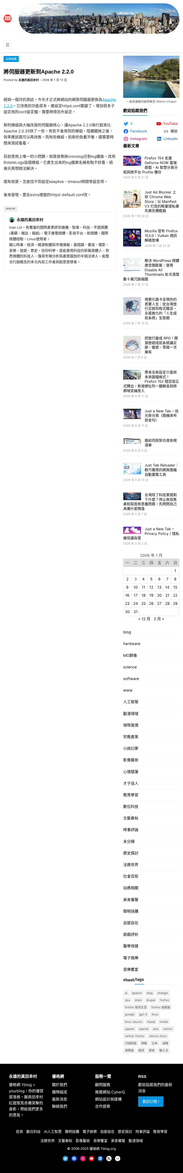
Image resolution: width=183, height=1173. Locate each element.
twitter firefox (134, 1036)
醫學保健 (130, 946)
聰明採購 (130, 911)
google (130, 1014)
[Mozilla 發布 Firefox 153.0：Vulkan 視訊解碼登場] (132, 238)
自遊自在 (130, 923)
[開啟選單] (8, 45)
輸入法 (163, 1050)
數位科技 (130, 806)
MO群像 (130, 655)
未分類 (129, 841)
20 (159, 595)
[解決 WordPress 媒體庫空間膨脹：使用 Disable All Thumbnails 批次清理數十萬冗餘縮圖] (132, 265)
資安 (152, 1050)
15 (175, 587)
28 (167, 603)
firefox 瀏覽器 (160, 1007)
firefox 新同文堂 (136, 1007)
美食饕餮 (130, 900)
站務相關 (11, 59)
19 (151, 595)
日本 (155, 1043)
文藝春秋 (130, 818)
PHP (155, 1029)
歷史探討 (130, 853)
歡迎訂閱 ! (151, 1101)
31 (135, 612)
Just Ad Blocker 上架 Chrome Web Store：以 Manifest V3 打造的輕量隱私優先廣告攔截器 (162, 201)
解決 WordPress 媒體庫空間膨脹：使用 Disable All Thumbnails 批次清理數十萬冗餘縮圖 (151, 269)
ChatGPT (162, 993)
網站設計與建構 (108, 1099)
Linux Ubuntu (133, 1021)
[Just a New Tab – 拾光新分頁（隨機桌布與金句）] (132, 414)
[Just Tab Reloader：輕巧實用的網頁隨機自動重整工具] (132, 469)
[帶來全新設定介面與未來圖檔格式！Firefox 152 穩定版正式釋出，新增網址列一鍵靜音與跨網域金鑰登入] (132, 375)
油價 (165, 1043)
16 (127, 595)
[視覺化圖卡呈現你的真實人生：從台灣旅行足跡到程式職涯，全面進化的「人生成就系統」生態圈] (132, 306)
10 (135, 587)
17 (136, 595)
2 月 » (159, 619)
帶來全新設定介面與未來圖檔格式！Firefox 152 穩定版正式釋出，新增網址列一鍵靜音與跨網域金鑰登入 (151, 381)
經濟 (141, 1050)
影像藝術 (130, 760)
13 (159, 587)
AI (126, 993)
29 (175, 603)
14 (167, 587)
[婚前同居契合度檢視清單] (132, 441)
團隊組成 (59, 1092)
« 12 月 (144, 619)
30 (127, 612)
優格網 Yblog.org (102, 1148)
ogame (129, 1029)
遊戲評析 (130, 934)
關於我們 (59, 1085)
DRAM (138, 1000)
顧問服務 (102, 1085)
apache (10, 208)
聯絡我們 (59, 1106)
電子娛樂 (130, 958)
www (128, 690)
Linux (155, 1014)
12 (151, 587)
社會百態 (130, 876)
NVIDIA (164, 1021)
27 (159, 603)
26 (151, 603)
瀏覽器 (129, 1050)
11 (143, 587)
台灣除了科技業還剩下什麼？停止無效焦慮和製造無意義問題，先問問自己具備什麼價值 (150, 502)
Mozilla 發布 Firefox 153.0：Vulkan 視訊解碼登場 (161, 235)
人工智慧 (130, 702)
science (130, 667)
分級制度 (131, 1043)
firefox (164, 1000)
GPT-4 (143, 1014)
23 (127, 603)
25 (143, 603)
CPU (127, 1000)
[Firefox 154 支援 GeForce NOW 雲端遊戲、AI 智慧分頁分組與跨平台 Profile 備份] (132, 161)
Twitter (168, 1029)
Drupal (150, 1000)
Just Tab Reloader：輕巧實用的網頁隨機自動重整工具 (162, 470)
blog (127, 632)
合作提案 (102, 1106)
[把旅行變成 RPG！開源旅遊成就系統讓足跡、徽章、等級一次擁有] (132, 345)
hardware (131, 643)
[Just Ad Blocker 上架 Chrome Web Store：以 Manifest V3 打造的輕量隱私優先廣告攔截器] (132, 199)
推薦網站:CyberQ (110, 1092)
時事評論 (130, 830)
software (131, 678)
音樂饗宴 (130, 969)
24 (135, 603)
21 (167, 595)
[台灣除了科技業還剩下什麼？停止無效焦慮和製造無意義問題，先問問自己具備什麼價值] (132, 497)
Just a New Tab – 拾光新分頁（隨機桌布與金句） (162, 416)
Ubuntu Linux (157, 1036)
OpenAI (143, 1029)
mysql (151, 1021)
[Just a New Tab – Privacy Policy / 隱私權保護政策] (132, 531)
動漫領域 (130, 713)
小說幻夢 (130, 748)
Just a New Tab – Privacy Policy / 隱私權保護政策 (151, 533)
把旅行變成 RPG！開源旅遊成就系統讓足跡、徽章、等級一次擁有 (161, 345)
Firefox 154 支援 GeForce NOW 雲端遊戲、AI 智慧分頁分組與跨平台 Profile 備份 (150, 165)
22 (175, 595)
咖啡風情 (130, 725)
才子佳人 (130, 783)
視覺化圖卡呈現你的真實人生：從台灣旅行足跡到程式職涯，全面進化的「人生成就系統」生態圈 (161, 308)
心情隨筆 (130, 772)
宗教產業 (130, 737)
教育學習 (130, 795)
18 (143, 595)
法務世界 (130, 865)
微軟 (144, 1043)
